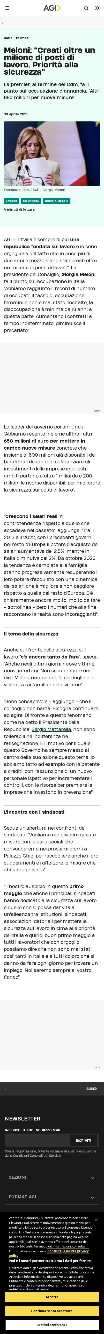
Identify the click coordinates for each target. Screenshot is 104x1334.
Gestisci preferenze (52, 1325)
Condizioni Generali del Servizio (37, 1156)
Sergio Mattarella (51, 729)
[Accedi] (96, 8)
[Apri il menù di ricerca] (86, 8)
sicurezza (31, 201)
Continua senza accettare (52, 1311)
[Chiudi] (96, 1220)
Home (8, 38)
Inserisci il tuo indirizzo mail (33, 1130)
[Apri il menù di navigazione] (7, 8)
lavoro (11, 201)
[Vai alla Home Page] (52, 8)
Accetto (52, 1297)
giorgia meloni (56, 201)
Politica (22, 38)
